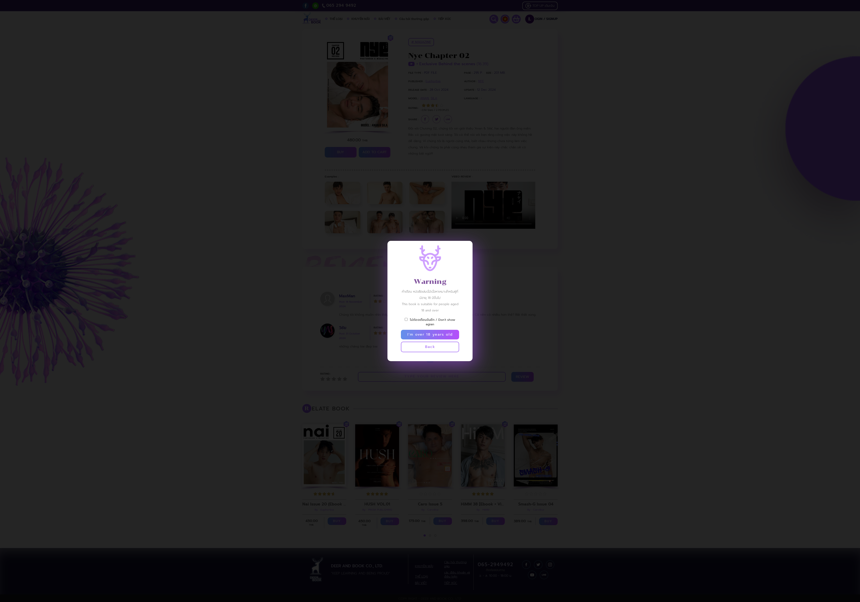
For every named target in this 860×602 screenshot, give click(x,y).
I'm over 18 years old (430, 334)
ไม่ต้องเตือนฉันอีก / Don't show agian (432, 321)
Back (430, 347)
